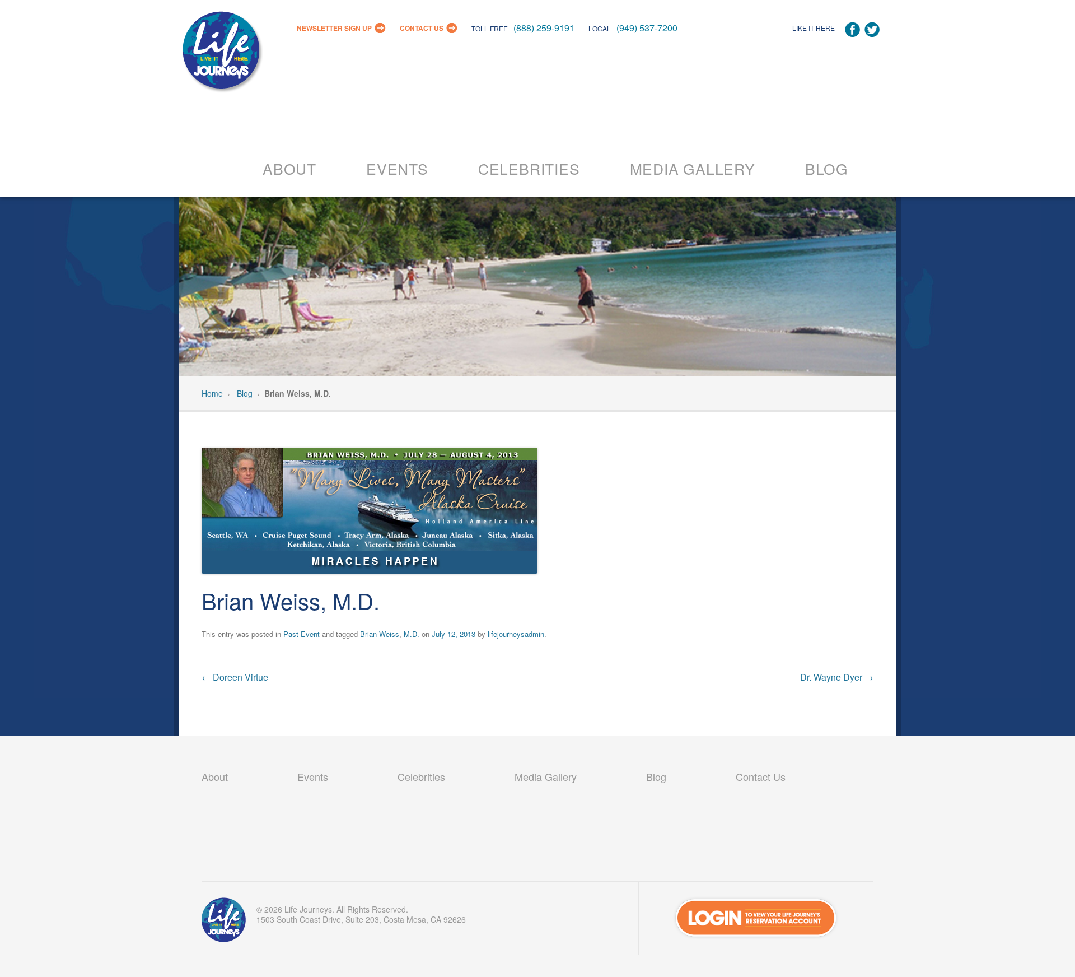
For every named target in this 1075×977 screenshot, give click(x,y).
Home (212, 393)
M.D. (411, 634)
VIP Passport (224, 922)
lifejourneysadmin (516, 634)
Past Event (301, 634)
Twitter (872, 30)
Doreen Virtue (235, 677)
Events (397, 168)
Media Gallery (692, 168)
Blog (826, 168)
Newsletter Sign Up (334, 28)
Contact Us (421, 28)
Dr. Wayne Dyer (836, 677)
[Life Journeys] (221, 53)
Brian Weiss (379, 634)
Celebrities (529, 168)
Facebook (852, 30)
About (289, 168)
